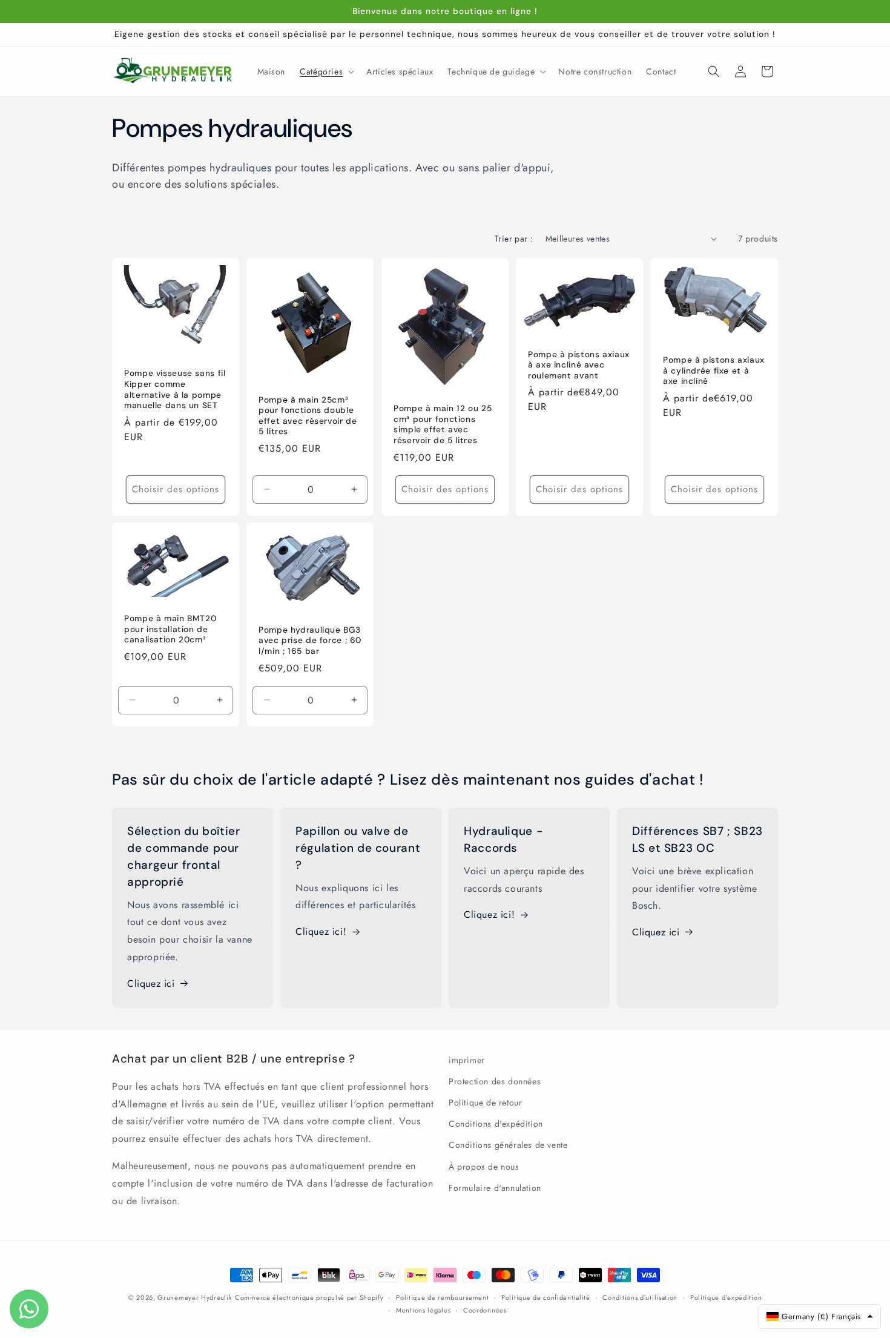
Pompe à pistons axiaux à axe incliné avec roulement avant (579, 364)
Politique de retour (485, 1102)
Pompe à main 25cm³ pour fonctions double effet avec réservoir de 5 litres (308, 415)
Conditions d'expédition (496, 1124)
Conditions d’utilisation (639, 1297)
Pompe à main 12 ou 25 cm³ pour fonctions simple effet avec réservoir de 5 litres (443, 424)
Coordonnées (485, 1310)
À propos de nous (484, 1167)
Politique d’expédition (726, 1297)
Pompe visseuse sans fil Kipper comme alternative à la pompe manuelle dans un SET (175, 389)
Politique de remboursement (442, 1297)
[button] (325, 71)
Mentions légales (423, 1310)
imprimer (467, 1060)
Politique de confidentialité (545, 1297)
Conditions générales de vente (508, 1145)
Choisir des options (175, 489)
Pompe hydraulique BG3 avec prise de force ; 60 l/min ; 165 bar (310, 640)
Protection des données (495, 1081)
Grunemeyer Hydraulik (194, 1297)
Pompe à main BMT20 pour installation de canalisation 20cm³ (170, 629)
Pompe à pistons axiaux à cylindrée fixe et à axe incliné (714, 370)
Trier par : (514, 238)
